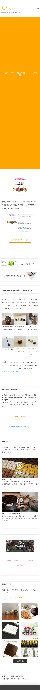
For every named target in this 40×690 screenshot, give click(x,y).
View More (20, 566)
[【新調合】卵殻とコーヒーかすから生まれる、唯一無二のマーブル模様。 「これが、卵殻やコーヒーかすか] (10, 630)
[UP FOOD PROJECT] (9, 8)
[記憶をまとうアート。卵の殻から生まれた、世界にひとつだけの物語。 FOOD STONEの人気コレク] (29, 630)
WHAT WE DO (20, 416)
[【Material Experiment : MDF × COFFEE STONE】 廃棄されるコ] (10, 648)
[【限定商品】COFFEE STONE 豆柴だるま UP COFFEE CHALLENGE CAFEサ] (10, 611)
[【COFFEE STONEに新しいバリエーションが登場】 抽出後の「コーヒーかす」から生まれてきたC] (29, 611)
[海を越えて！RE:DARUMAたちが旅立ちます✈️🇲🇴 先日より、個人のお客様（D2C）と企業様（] (29, 648)
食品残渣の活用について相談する (20, 427)
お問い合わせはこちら (11, 371)
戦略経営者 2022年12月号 (20, 240)
